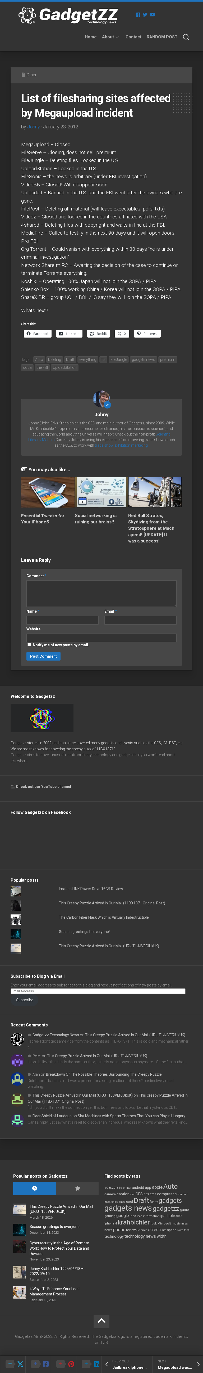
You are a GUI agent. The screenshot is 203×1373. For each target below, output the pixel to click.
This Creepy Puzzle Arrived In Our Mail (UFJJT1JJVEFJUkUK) (109, 946)
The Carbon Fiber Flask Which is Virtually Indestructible (104, 917)
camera (110, 1194)
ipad (164, 1215)
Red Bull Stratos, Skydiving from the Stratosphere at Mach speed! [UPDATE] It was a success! (151, 528)
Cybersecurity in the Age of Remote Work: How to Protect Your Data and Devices (59, 1248)
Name (32, 611)
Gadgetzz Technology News (56, 1035)
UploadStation (65, 367)
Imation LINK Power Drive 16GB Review (91, 889)
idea (133, 1216)
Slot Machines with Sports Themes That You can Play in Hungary (131, 1116)
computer (165, 1194)
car (132, 1194)
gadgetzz (166, 1208)
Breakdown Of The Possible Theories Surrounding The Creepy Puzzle (104, 1074)
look (154, 1223)
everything (87, 359)
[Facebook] (138, 14)
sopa (27, 367)
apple (157, 1187)
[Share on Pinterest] (63, 1364)
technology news (140, 1236)
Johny (33, 126)
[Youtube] (152, 14)
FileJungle (118, 359)
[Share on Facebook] (38, 1364)
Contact (133, 36)
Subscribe (24, 1000)
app (148, 1187)
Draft (70, 359)
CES (139, 1194)
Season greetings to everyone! (84, 932)
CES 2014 (150, 1194)
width (162, 1236)
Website (33, 629)
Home (91, 36)
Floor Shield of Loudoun (52, 1116)
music (176, 1223)
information (151, 1216)
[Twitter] (145, 14)
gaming (110, 1216)
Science (141, 1230)
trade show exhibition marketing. (122, 445)
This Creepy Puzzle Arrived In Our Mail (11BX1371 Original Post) (112, 903)
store (180, 1230)
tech (187, 1230)
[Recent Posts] (34, 1188)
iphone (175, 1215)
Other (31, 74)
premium (167, 359)
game (184, 1210)
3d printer (125, 1188)
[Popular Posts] (77, 1188)
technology (114, 1236)
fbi (103, 359)
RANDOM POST (162, 36)
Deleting (54, 359)
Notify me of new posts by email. (61, 645)
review (131, 1230)
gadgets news (143, 359)
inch (139, 1216)
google (122, 1215)
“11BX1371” (105, 749)
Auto (39, 359)
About (108, 36)
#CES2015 (111, 1188)
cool (129, 1202)
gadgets (170, 1200)
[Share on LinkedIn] (89, 1364)
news (108, 1230)
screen (154, 1229)
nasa (184, 1223)
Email (110, 611)
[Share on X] (12, 1364)
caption (123, 1194)
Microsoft (164, 1223)
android (138, 1188)
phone (119, 1229)
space (171, 1230)
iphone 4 (110, 1223)
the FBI (42, 367)
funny (154, 1202)
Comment (36, 576)
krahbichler (134, 1222)
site (164, 1230)
